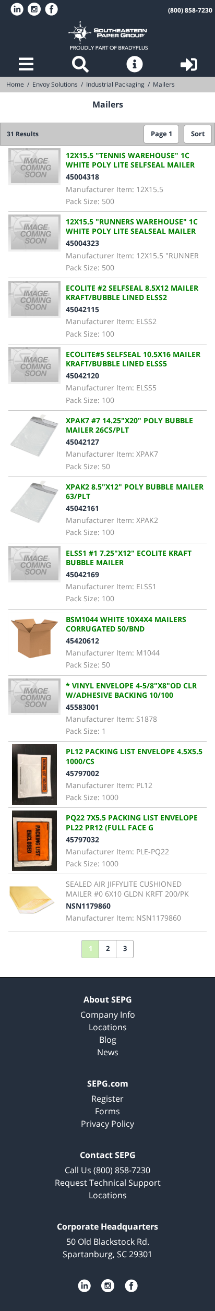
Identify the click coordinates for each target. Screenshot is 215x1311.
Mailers (164, 84)
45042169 (82, 574)
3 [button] (125, 948)
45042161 (82, 508)
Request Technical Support (108, 1182)
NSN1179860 (88, 906)
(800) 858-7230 (190, 10)
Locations (108, 1027)
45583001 (82, 707)
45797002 (82, 773)
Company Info (107, 1014)
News (107, 1052)
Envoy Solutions (55, 84)
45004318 (82, 177)
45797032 (82, 839)
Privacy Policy (107, 1123)
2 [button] (108, 948)
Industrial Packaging (115, 84)
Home (108, 35)
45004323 (82, 243)
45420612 (82, 641)
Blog (107, 1039)
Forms (107, 1111)
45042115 (82, 309)
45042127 (82, 442)
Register (107, 1098)
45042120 (82, 375)
